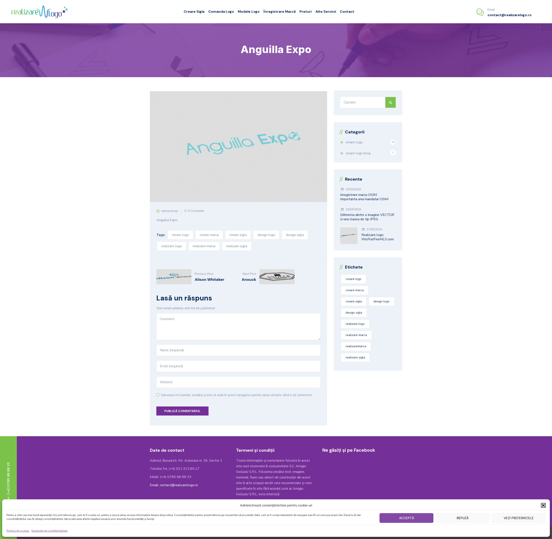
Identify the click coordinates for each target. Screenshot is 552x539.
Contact (347, 11)
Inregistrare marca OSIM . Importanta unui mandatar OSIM (364, 197)
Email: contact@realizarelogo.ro (174, 485)
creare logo (180, 235)
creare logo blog (358, 153)
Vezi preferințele (519, 518)
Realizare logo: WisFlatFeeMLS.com (377, 237)
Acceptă (406, 518)
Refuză (463, 518)
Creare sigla (194, 11)
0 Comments (196, 211)
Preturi (306, 11)
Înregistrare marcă (279, 11)
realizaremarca (356, 346)
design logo (266, 235)
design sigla (295, 235)
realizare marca (204, 246)
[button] (543, 505)
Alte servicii (325, 11)
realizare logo (171, 246)
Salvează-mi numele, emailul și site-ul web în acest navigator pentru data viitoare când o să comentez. (236, 395)
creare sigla (238, 235)
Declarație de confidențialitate (49, 531)
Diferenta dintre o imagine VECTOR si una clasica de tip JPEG (367, 217)
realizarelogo (169, 211)
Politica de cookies (17, 531)
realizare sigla (236, 246)
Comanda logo (221, 11)
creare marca (209, 235)
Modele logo (249, 11)
